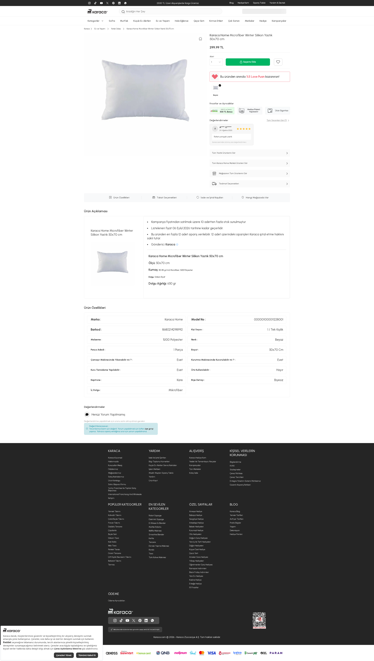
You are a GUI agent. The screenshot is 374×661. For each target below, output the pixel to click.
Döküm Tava (113, 538)
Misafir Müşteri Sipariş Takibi (161, 473)
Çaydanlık (112, 530)
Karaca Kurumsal (115, 458)
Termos (111, 564)
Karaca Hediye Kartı (197, 458)
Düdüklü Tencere (115, 526)
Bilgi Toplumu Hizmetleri (159, 461)
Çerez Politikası (236, 473)
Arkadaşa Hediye (196, 523)
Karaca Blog (235, 511)
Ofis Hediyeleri (195, 534)
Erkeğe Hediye (195, 583)
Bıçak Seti (112, 534)
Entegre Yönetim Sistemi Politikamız (245, 481)
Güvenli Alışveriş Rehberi (240, 485)
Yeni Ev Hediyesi (196, 576)
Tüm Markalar (195, 469)
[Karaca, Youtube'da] (127, 620)
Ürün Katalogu (114, 480)
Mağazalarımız (114, 473)
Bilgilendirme (235, 462)
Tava (151, 553)
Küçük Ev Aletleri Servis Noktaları (163, 465)
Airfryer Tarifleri (236, 519)
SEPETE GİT (187, 53)
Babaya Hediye (195, 515)
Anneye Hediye (195, 511)
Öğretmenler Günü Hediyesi (201, 564)
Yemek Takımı (114, 511)
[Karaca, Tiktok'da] (121, 620)
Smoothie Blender (156, 534)
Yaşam (233, 526)
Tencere (152, 542)
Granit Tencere (114, 553)
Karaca (114, 451)
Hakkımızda (113, 461)
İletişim (111, 498)
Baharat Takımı (114, 561)
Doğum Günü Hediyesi (198, 538)
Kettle (151, 538)
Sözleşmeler (235, 469)
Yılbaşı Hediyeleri (196, 561)
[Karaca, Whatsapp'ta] (152, 620)
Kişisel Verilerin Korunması (242, 453)
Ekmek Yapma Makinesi (159, 546)
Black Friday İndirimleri (199, 572)
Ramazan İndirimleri (197, 568)
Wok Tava (112, 545)
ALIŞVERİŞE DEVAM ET (186, 46)
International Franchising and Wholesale (125, 494)
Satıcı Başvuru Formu (117, 484)
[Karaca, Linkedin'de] (146, 620)
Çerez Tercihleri (237, 477)
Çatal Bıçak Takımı (116, 519)
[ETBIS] (254, 620)
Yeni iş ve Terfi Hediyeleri (200, 542)
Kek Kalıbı (112, 542)
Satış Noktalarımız (116, 477)
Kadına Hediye (195, 580)
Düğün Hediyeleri (196, 545)
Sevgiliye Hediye (196, 519)
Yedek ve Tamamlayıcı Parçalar (202, 461)
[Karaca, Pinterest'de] (140, 620)
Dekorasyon (235, 530)
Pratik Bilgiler (235, 523)
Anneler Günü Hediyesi (198, 557)
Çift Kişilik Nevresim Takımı (119, 557)
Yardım (154, 451)
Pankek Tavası (114, 549)
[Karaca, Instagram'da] (115, 620)
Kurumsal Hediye (196, 530)
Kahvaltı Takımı (114, 515)
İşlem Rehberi (154, 469)
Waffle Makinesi (155, 531)
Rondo (151, 550)
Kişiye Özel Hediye (197, 549)
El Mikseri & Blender (157, 523)
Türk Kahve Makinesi (157, 557)
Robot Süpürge (155, 515)
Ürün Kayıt (153, 480)
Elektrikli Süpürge (156, 519)
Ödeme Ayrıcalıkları (116, 600)
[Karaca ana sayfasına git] (120, 611)
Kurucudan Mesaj (115, 465)
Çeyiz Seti (193, 553)
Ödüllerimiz (113, 469)
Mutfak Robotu (155, 527)
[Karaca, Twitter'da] (133, 620)
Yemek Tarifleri (236, 515)
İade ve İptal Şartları (157, 458)
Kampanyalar (195, 465)
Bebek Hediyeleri (196, 526)
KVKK (232, 466)
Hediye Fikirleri (236, 534)
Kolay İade (193, 473)
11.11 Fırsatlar (194, 587)
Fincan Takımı (114, 523)
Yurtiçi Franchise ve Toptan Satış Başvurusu (122, 489)
